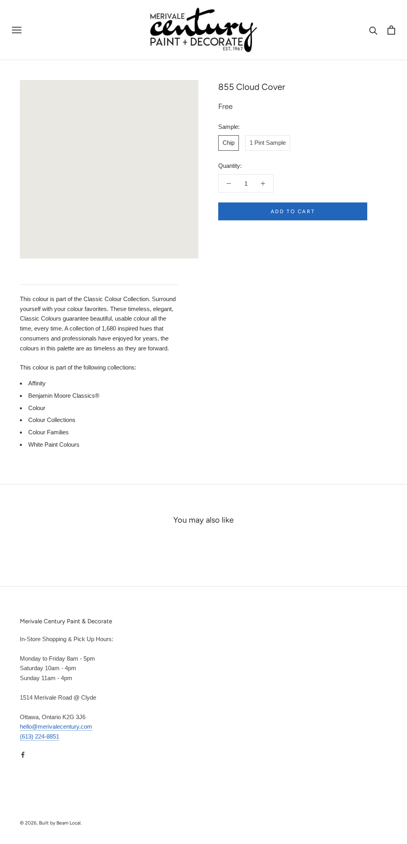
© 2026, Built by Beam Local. (51, 823)
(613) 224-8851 (39, 736)
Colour (36, 407)
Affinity (37, 383)
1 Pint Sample (268, 142)
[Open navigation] (16, 30)
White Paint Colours (53, 444)
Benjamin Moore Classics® (63, 395)
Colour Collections (52, 419)
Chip (229, 142)
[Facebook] (23, 755)
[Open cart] (391, 30)
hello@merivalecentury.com (56, 726)
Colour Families (48, 432)
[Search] (373, 30)
